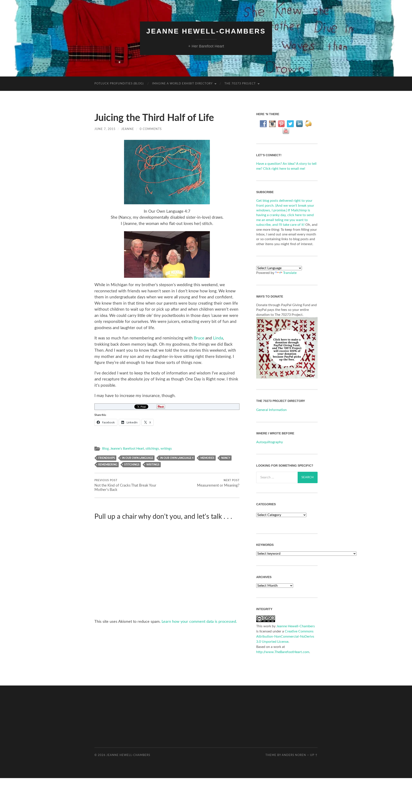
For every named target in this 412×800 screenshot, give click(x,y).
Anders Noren (294, 755)
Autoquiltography (269, 442)
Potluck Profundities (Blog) (119, 83)
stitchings (152, 448)
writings (166, 448)
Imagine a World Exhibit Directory (182, 83)
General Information (271, 410)
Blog (105, 448)
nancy (225, 458)
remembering (107, 464)
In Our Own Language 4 (177, 458)
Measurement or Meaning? (218, 483)
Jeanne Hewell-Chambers (206, 31)
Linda (218, 338)
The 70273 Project (240, 83)
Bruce (199, 338)
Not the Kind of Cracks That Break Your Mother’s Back (125, 485)
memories (207, 458)
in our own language (137, 458)
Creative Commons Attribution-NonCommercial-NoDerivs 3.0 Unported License (285, 636)
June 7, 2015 (104, 129)
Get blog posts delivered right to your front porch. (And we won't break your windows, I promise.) (285, 205)
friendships (106, 458)
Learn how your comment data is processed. (199, 622)
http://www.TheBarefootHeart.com (282, 652)
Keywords (265, 545)
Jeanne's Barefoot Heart (127, 448)
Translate (290, 273)
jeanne (127, 129)
